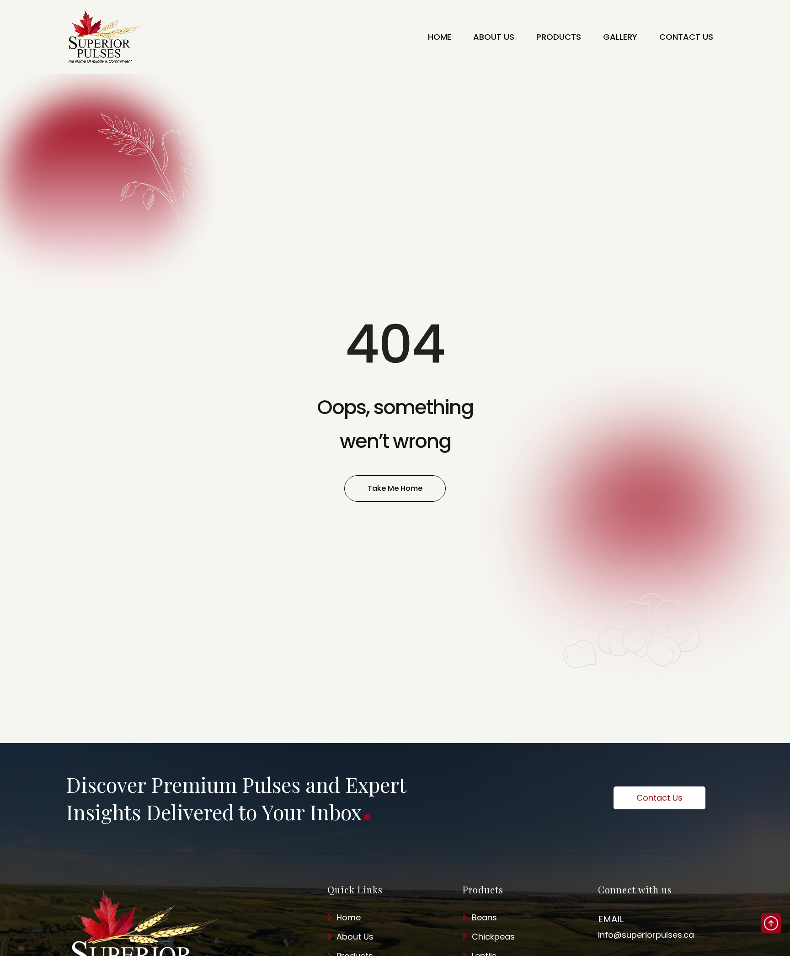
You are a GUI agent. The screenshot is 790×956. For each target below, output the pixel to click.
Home (348, 917)
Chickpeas (493, 936)
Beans (484, 917)
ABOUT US (493, 36)
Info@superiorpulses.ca (646, 934)
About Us (355, 936)
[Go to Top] (771, 923)
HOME (439, 36)
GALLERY (620, 36)
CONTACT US (686, 36)
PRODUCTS (558, 36)
